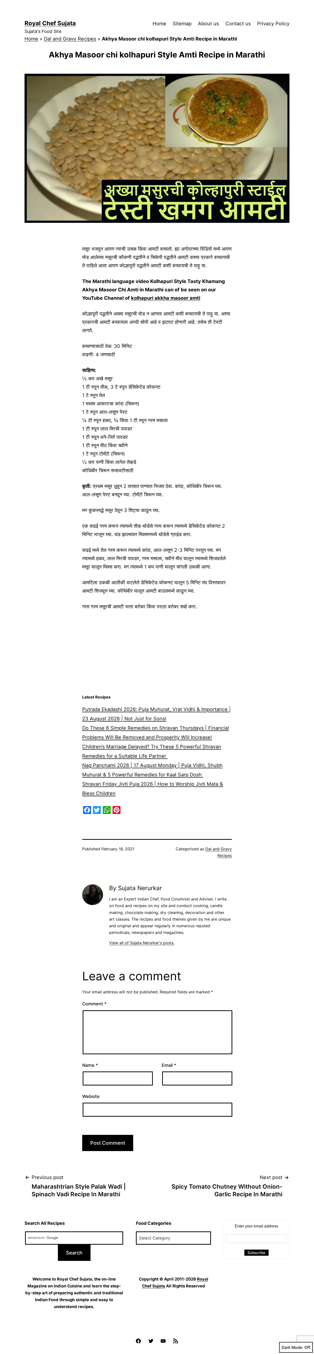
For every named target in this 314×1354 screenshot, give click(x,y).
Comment (94, 1003)
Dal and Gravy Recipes (70, 39)
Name (90, 1065)
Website (91, 1096)
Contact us (238, 24)
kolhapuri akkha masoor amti (165, 298)
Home (159, 24)
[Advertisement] (157, 652)
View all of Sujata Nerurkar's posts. (141, 942)
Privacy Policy (273, 24)
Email (169, 1065)
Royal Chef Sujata (50, 23)
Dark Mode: (292, 1347)
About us (208, 24)
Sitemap (182, 24)
